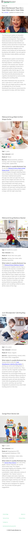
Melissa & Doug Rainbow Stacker (14, 265)
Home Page (5, 514)
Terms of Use (6, 518)
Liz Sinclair (6, 12)
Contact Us (5, 522)
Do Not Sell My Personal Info (9, 526)
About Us (23, 514)
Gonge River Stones (10, 462)
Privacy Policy (22, 518)
